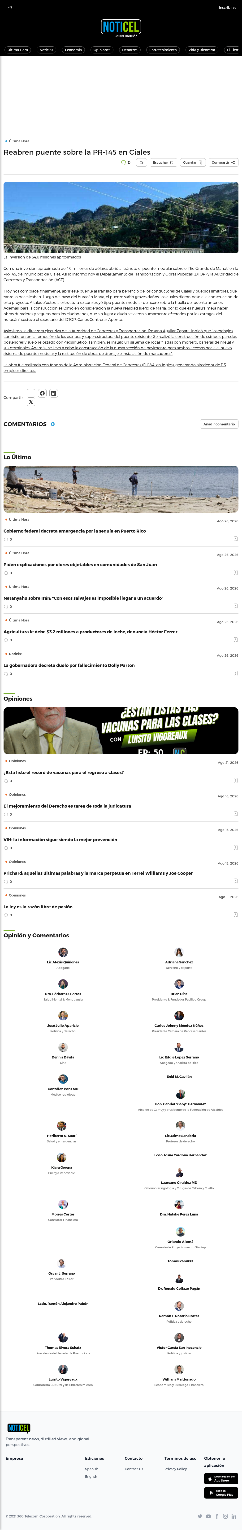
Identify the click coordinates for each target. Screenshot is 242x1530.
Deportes (130, 50)
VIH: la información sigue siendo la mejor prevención (60, 839)
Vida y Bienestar (202, 50)
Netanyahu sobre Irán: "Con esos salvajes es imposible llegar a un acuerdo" (84, 597)
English (91, 1476)
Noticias (46, 50)
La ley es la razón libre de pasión (38, 906)
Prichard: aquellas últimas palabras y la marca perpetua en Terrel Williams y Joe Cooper (98, 872)
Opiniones (102, 50)
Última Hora (18, 50)
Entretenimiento (163, 50)
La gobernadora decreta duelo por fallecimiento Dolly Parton (69, 665)
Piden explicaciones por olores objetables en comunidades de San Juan (80, 564)
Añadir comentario (219, 424)
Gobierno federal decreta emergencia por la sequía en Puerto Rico (75, 530)
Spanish (91, 1469)
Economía (73, 50)
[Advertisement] (121, 92)
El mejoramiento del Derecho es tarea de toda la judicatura (67, 805)
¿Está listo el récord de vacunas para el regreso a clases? (64, 772)
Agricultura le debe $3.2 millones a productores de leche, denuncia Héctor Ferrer (90, 631)
